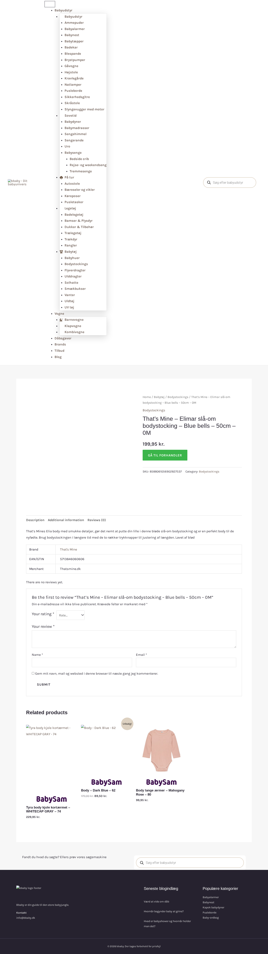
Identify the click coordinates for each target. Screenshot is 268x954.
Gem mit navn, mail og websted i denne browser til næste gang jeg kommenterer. (96, 673)
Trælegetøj (73, 233)
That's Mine (68, 549)
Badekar (71, 47)
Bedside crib (79, 159)
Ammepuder (74, 23)
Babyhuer (72, 258)
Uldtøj (69, 301)
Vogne (59, 313)
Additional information (66, 520)
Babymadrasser (77, 128)
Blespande (73, 53)
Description (35, 520)
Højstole (71, 72)
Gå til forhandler (165, 455)
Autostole (72, 183)
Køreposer (73, 196)
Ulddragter (73, 276)
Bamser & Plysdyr (79, 221)
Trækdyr (71, 239)
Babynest (72, 35)
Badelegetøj (74, 214)
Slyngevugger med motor (84, 109)
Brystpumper (75, 60)
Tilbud (59, 351)
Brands (60, 344)
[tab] (35, 520)
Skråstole (72, 103)
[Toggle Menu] (50, 4)
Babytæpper (74, 41)
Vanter (70, 295)
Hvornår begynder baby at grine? (164, 911)
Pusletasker (74, 202)
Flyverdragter (75, 270)
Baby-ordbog (211, 917)
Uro (67, 146)
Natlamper (73, 84)
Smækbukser (75, 289)
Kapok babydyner (213, 907)
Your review (43, 626)
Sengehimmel (76, 134)
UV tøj (69, 307)
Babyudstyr (63, 10)
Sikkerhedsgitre (77, 97)
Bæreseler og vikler (80, 190)
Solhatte (71, 282)
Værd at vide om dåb (156, 901)
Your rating (43, 613)
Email (141, 655)
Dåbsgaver (63, 338)
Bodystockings (76, 264)
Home (147, 397)
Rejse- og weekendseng (88, 165)
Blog (58, 357)
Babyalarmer (75, 29)
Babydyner (73, 122)
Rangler (71, 245)
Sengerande (74, 140)
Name (37, 655)
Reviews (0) (97, 520)
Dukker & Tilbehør (79, 227)
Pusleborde (73, 91)
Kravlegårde (74, 78)
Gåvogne (71, 66)
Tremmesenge (81, 171)
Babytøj (159, 397)
